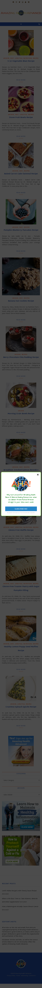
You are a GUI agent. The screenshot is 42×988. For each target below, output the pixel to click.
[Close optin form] (38, 475)
